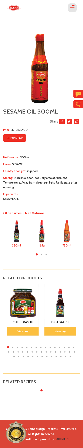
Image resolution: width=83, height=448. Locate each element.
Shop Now (15, 138)
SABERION (62, 439)
